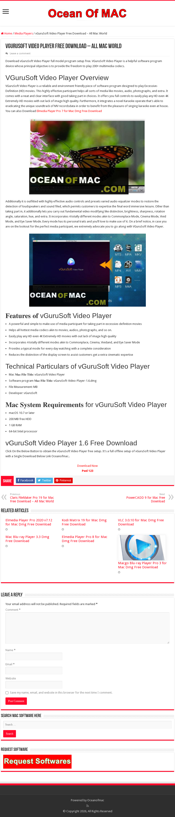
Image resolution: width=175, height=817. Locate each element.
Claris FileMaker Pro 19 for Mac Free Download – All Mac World (32, 498)
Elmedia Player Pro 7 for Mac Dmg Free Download (69, 111)
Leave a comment (20, 53)
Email (10, 664)
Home (8, 33)
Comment (13, 609)
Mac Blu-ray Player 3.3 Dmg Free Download (27, 539)
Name (10, 650)
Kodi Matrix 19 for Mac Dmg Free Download (84, 522)
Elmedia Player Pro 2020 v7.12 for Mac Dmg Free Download (28, 522)
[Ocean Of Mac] (87, 12)
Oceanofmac (95, 800)
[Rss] (87, 806)
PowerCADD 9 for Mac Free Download (145, 498)
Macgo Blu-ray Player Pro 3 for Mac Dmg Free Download (142, 565)
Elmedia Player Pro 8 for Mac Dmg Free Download (84, 539)
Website (10, 678)
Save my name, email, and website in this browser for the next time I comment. (61, 692)
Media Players (24, 33)
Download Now (87, 468)
